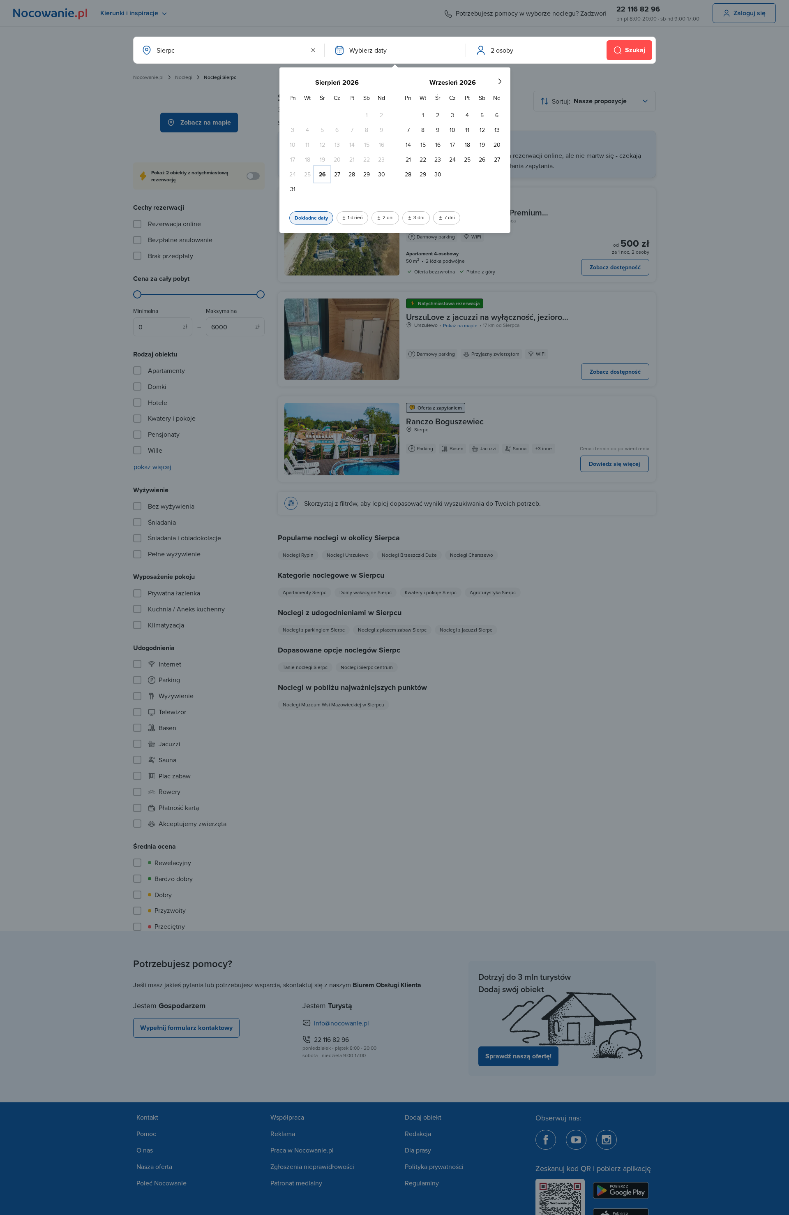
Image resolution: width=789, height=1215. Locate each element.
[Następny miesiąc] (499, 81)
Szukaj (635, 50)
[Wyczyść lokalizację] (313, 50)
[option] (366, 115)
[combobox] (228, 50)
